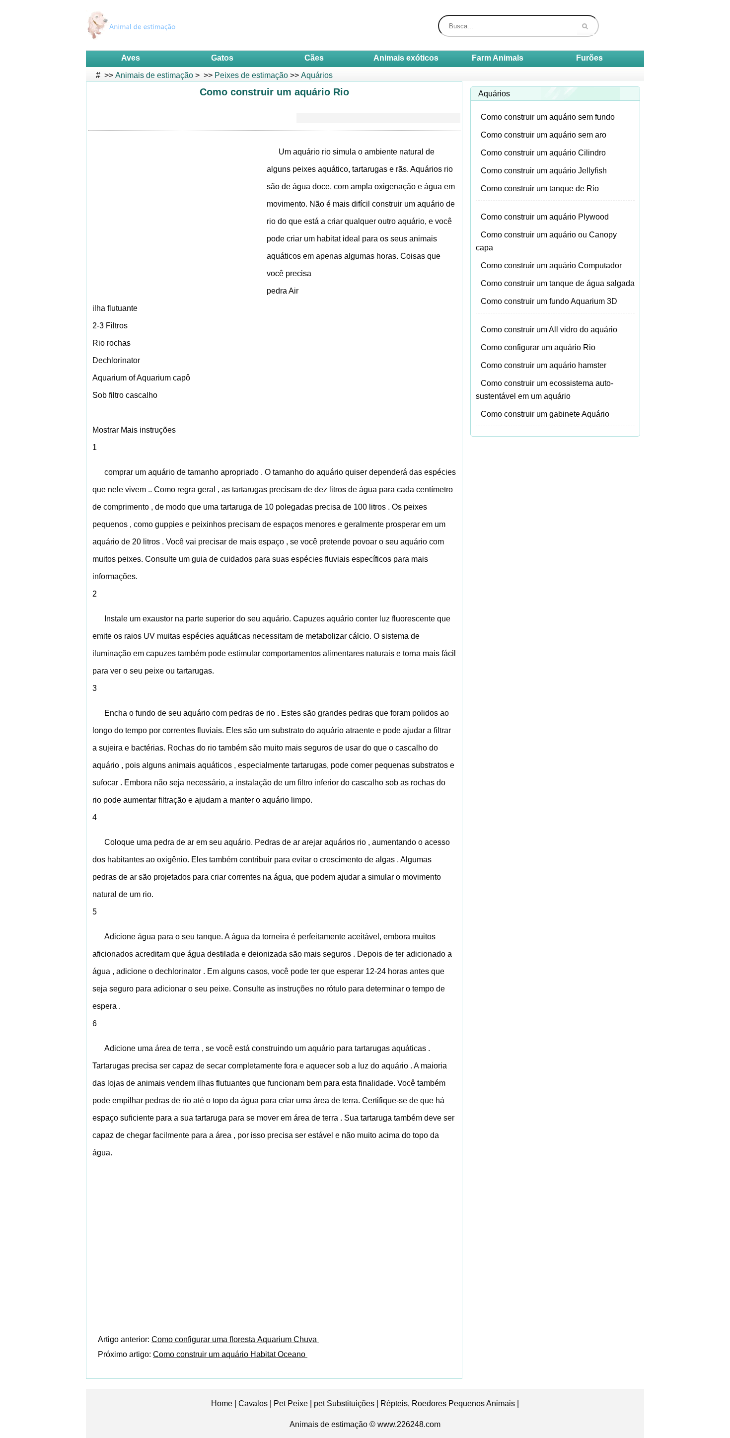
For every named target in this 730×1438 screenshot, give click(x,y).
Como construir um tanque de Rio (540, 188)
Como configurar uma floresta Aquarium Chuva (235, 1339)
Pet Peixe (291, 1403)
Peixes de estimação (251, 75)
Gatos (222, 58)
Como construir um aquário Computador (551, 265)
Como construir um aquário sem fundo (548, 117)
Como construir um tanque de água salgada (558, 283)
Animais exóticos (405, 58)
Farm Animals (497, 58)
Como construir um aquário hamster (543, 365)
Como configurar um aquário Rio (538, 347)
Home (221, 1403)
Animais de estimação (154, 75)
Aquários (317, 75)
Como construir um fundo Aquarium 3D (549, 301)
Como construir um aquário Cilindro (543, 153)
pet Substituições (344, 1403)
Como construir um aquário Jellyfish (544, 170)
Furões (589, 58)
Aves (130, 58)
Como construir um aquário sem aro (543, 135)
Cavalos (253, 1403)
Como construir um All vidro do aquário (549, 329)
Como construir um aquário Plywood (545, 217)
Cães (314, 58)
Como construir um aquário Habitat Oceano (230, 1354)
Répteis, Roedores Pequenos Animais (447, 1403)
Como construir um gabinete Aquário (545, 414)
